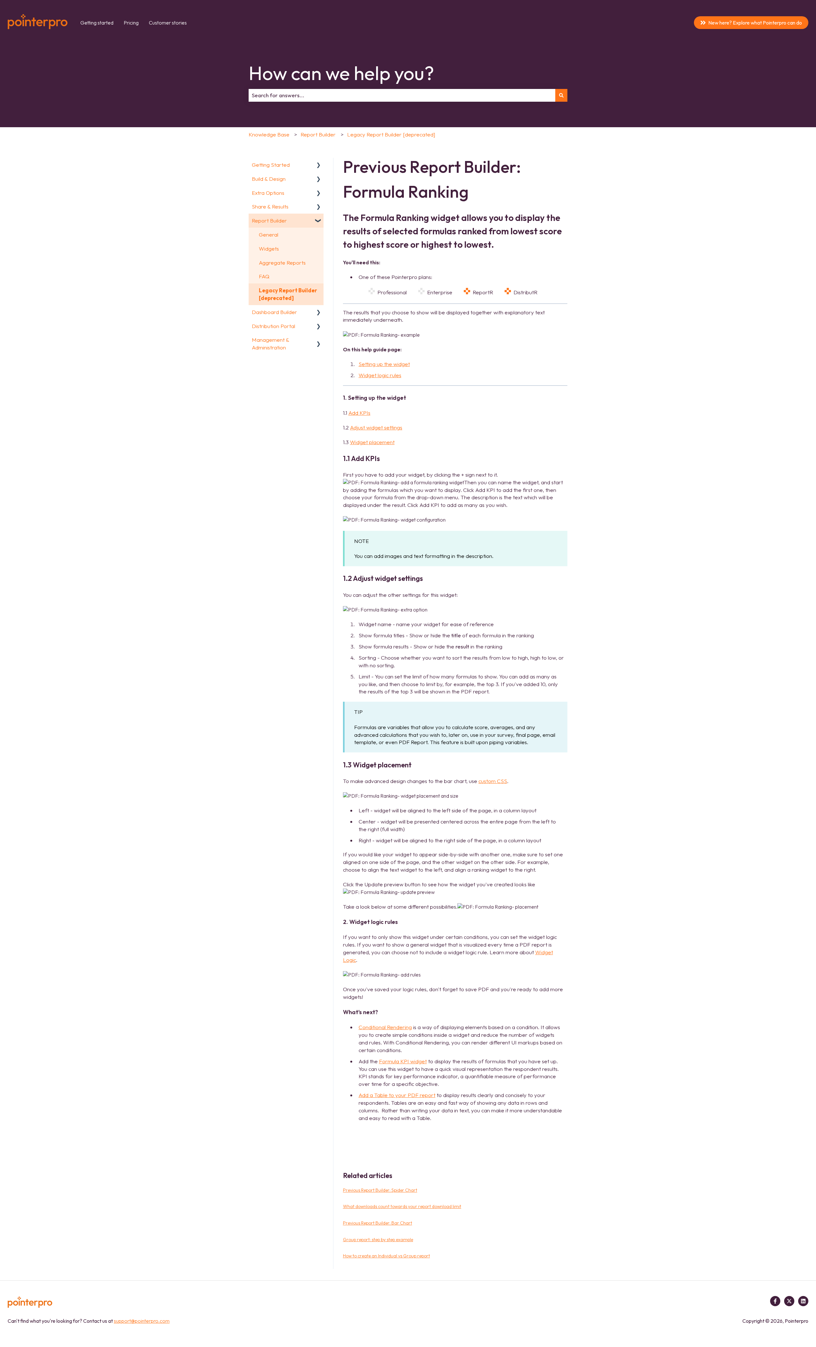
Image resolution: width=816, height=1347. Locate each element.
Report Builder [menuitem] (269, 220)
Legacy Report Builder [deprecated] (391, 134)
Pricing (131, 22)
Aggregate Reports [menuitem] (282, 262)
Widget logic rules (380, 375)
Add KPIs (359, 412)
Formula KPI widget (403, 1061)
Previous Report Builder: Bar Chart (377, 1223)
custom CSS (492, 781)
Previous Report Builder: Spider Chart (380, 1190)
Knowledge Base (269, 134)
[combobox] (402, 95)
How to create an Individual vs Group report (386, 1256)
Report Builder (318, 134)
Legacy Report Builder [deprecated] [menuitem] (288, 294)
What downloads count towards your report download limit (402, 1206)
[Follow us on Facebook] (775, 1301)
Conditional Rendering (385, 1027)
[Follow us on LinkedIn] (803, 1301)
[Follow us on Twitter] (789, 1301)
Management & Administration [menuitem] (270, 343)
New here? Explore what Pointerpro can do (755, 22)
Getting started (96, 22)
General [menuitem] (268, 234)
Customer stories (168, 22)
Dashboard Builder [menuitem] (274, 312)
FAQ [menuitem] (264, 276)
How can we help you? (341, 73)
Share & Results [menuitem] (270, 206)
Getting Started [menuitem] (271, 164)
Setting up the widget (384, 364)
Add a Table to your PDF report (397, 1095)
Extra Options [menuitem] (268, 192)
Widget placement (372, 442)
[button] (318, 165)
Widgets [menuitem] (269, 248)
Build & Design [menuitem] (269, 178)
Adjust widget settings (376, 427)
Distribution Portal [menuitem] (273, 326)
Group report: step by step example (378, 1239)
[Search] (561, 95)
